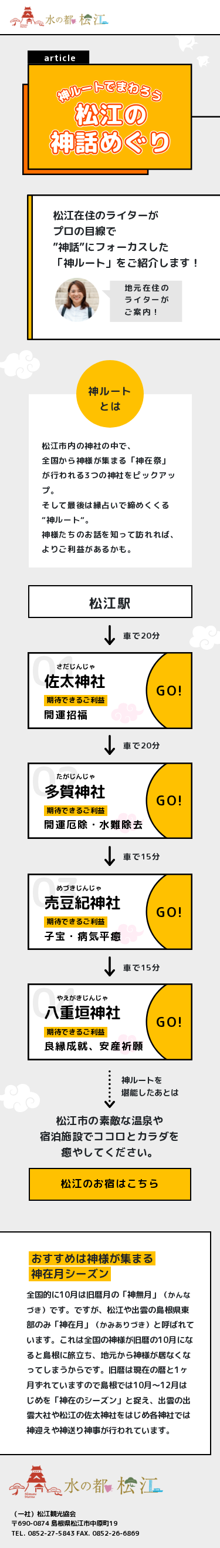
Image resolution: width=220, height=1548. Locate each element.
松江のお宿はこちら (110, 1183)
